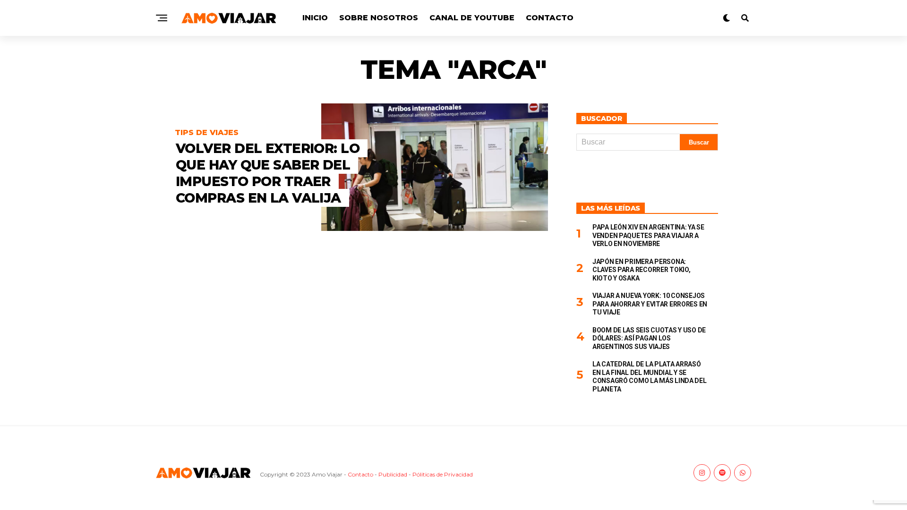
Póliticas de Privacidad (442, 474)
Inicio (315, 17)
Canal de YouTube (471, 17)
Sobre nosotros (378, 17)
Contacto (549, 17)
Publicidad (392, 474)
